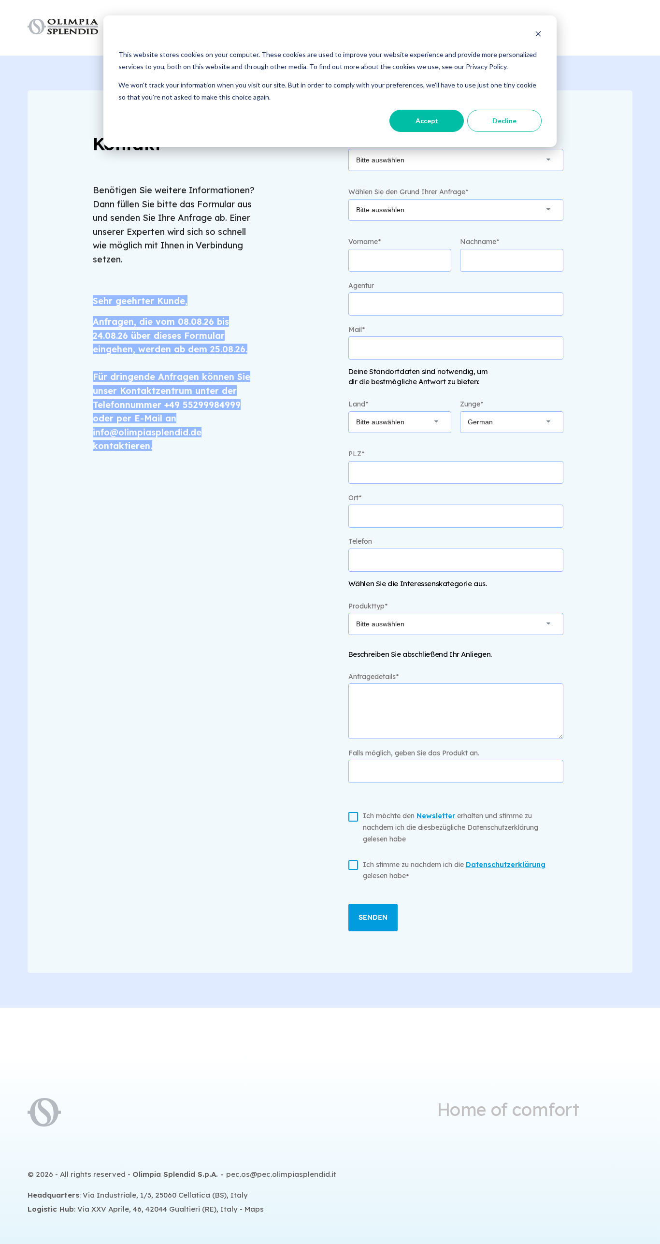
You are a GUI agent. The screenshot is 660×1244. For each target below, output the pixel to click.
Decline (504, 120)
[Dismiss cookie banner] (538, 36)
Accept (427, 120)
